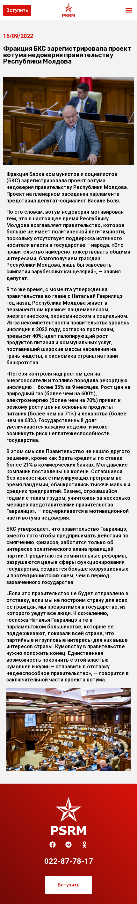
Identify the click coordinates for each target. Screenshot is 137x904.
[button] (128, 10)
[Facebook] (52, 844)
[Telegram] (68, 844)
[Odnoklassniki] (84, 844)
